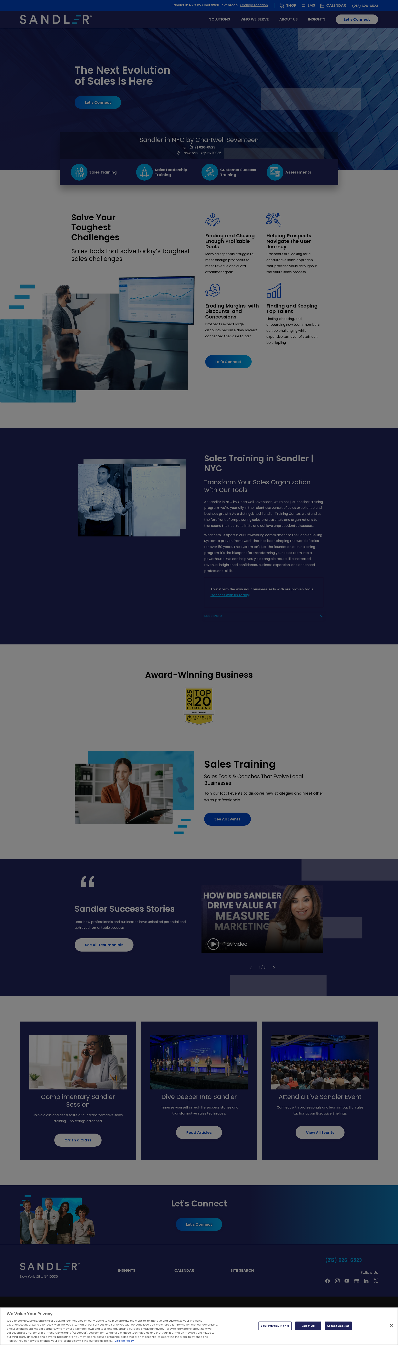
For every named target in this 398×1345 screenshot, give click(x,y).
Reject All (308, 1326)
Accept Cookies (338, 1326)
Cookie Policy (124, 1341)
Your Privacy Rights (275, 1326)
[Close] (391, 1325)
